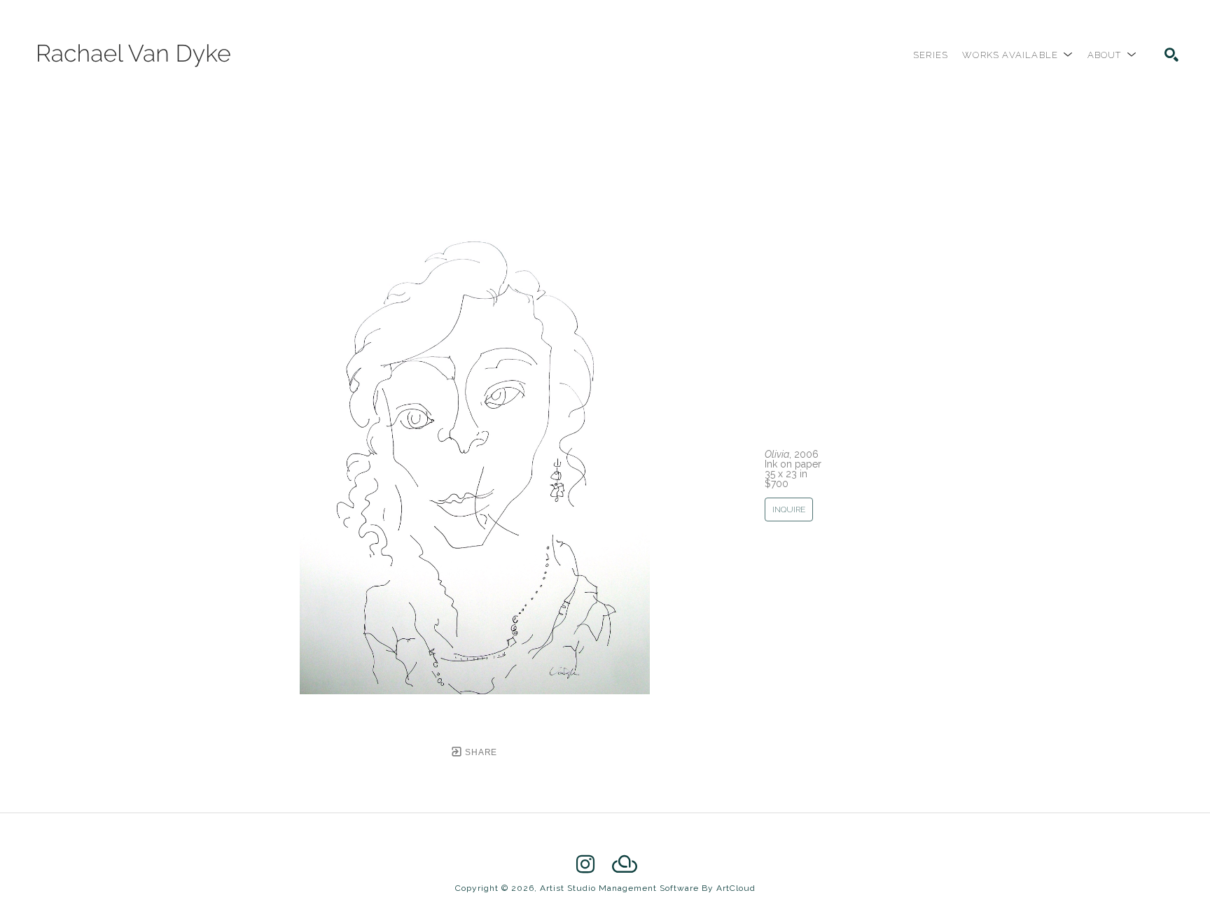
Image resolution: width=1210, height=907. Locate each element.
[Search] (1171, 55)
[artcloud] (625, 864)
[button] (1017, 55)
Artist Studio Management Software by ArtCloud (648, 888)
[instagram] (585, 864)
